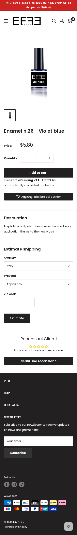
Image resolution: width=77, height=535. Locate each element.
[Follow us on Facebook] (6, 484)
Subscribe (18, 453)
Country (10, 258)
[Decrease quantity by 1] (24, 158)
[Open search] (54, 21)
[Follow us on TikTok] (21, 484)
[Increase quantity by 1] (49, 158)
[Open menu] (6, 21)
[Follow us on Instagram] (14, 484)
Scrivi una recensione (38, 361)
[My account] (62, 21)
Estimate (17, 318)
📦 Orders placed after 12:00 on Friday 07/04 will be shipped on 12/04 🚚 (38, 5)
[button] (38, 196)
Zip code (10, 294)
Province (10, 276)
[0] (69, 21)
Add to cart (38, 173)
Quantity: (11, 158)
